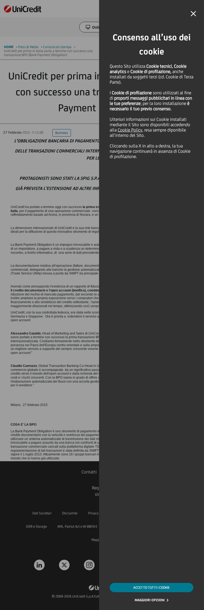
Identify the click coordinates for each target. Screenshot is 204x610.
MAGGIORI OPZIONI (150, 600)
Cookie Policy (130, 130)
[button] (193, 14)
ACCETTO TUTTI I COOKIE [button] (151, 588)
